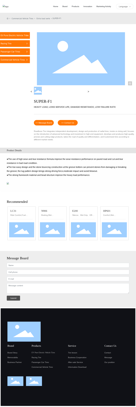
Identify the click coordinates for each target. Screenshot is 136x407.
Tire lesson (72, 353)
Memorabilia (12, 357)
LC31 (13, 210)
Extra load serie (43, 18)
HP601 (106, 210)
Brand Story (12, 353)
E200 (75, 210)
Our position (109, 362)
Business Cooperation (77, 357)
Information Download (77, 367)
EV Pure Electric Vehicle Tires (43, 353)
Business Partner (14, 362)
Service (72, 345)
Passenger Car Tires (40, 362)
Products (36, 345)
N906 (44, 210)
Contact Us (110, 345)
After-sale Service (75, 362)
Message (108, 357)
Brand (10, 345)
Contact (107, 353)
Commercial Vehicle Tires (22, 18)
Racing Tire (36, 357)
